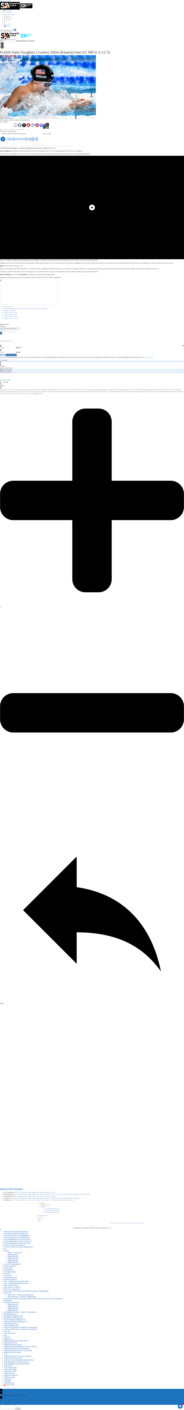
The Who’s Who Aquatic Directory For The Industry (18, 1356)
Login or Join (7, 1293)
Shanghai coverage (10, 310)
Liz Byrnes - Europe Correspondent (13, 129)
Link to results (8, 307)
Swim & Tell (7, 1337)
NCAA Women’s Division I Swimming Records (15, 1322)
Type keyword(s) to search (25, 41)
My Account (7, 24)
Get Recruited (8, 1276)
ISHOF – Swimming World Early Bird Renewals (16, 1281)
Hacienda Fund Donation (10, 1277)
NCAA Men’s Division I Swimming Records (14, 1320)
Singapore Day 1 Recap (11, 318)
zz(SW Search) (8, 1379)
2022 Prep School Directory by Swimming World (17, 1235)
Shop (5, 1335)
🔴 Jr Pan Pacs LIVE (9, 1385)
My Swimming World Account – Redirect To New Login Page (20, 1312)
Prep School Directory (10, 1333)
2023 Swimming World (52, 1212)
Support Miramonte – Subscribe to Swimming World (22, 1297)
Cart (5, 1249)
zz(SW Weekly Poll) (9, 1383)
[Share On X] (0, 386)
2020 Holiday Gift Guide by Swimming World (16, 1231)
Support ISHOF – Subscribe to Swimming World (20, 1295)
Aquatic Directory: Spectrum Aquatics (14, 1245)
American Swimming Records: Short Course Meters (18, 1241)
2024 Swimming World (52, 1209)
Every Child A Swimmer (10, 1272)
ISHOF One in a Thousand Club (12, 1289)
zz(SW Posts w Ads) (9, 1373)
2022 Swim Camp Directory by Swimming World (16, 1237)
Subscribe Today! (5, 1)
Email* (18, 352)
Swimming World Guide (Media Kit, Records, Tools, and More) (20, 1346)
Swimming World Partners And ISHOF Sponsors (16, 1348)
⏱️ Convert (7, 20)
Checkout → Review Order (15, 1253)
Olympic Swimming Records (11, 1325)
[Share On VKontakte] (2, 386)
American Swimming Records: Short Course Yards (17, 1243)
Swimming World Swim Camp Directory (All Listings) (18, 1350)
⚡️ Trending (7, 12)
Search (39, 1219)
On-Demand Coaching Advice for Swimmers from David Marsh (20, 1327)
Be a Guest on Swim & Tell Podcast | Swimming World (18, 1247)
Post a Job (6, 1331)
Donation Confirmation (10, 1266)
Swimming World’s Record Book (12, 1352)
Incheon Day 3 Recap (10, 316)
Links (39, 1221)
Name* (18, 348)
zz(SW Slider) (7, 1381)
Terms (5, 1354)
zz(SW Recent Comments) (11, 1375)
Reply (3, 1404)
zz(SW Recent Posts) (9, 1377)
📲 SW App (7, 26)
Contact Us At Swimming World (12, 1264)
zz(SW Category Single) (10, 1369)
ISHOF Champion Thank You (11, 1285)
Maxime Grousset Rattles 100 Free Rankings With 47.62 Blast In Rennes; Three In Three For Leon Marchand (33, 1299)
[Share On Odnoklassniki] (3, 386)
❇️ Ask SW (7, 16)
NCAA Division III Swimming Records (13, 1318)
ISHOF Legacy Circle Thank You (12, 1287)
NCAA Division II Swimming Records (13, 1316)
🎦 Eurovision (45, 1205)
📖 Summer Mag (9, 14)
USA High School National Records (13, 1358)
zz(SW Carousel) (8, 1366)
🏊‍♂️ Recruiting (8, 10)
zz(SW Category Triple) (10, 1371)
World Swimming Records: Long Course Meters (16, 1362)
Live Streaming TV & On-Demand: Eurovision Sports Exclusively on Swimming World (26, 1291)
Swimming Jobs (8, 1339)
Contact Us (113, 1223)
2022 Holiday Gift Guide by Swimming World (16, 1233)
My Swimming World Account (12, 1302)
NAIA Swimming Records (10, 1314)
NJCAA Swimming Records (11, 1323)
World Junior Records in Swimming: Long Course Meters (19, 1360)
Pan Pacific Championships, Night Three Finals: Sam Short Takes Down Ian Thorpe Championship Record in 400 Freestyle (52, 1194)
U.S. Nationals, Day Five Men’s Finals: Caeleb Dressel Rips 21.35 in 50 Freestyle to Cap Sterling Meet (43, 1200)
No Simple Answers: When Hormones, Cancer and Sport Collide (35, 1196)
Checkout (6, 1251)
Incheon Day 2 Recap (10, 314)
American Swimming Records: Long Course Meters (17, 1239)
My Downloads (8, 1300)
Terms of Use (149, 357)
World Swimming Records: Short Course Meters (17, 1364)
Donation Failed (8, 1268)
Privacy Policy (129, 1223)
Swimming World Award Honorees (13, 1345)
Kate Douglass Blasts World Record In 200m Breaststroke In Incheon (25, 308)
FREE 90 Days (7, 1274)
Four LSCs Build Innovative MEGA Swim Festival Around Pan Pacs (35, 1192)
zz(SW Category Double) (10, 1368)
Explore (43, 1207)
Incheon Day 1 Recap (10, 312)
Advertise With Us (139, 1223)
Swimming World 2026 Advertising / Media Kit (16, 1341)
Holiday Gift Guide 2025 (10, 1279)
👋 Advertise (8, 18)
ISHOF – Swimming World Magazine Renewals (16, 1283)
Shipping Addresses (13, 1254)
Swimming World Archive (52, 1211)
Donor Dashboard (8, 1270)
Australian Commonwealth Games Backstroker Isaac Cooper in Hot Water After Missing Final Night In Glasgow (45, 1198)
